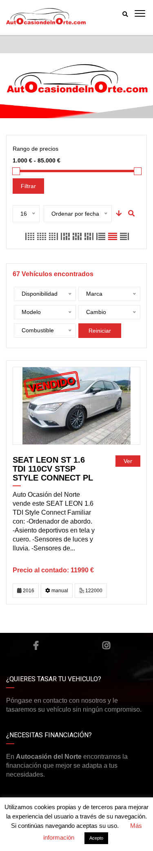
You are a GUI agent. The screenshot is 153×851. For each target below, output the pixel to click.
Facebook (36, 645)
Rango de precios (35, 148)
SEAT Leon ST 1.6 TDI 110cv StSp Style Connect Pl (53, 468)
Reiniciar (100, 330)
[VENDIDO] (76, 405)
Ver (128, 461)
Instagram (106, 645)
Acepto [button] (96, 838)
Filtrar (28, 186)
